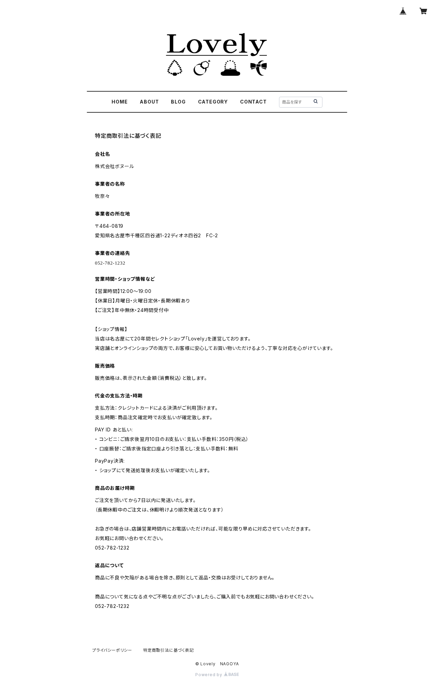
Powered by (209, 674)
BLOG (178, 102)
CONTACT (253, 102)
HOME (119, 102)
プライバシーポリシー (112, 650)
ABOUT (149, 102)
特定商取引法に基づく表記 (168, 650)
